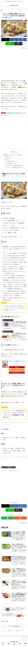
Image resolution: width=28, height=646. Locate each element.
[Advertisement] (14, 64)
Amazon (16, 369)
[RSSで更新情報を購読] (20, 518)
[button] (18, 43)
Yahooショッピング (16, 372)
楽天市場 (16, 367)
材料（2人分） (9, 157)
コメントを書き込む (14, 626)
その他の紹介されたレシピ (12, 161)
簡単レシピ (13, 467)
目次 (12, 152)
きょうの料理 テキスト (11, 163)
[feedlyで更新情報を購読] (7, 518)
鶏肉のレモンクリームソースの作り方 (13, 154)
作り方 (7, 159)
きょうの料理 (5, 467)
